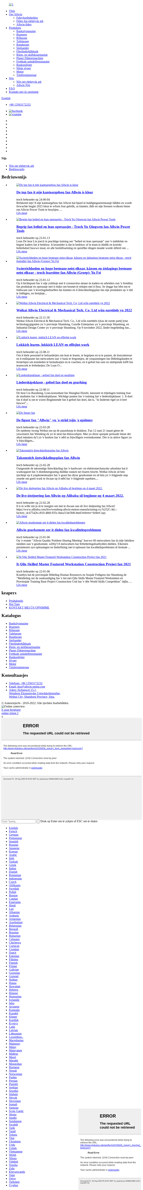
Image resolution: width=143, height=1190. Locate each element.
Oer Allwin (15, 14)
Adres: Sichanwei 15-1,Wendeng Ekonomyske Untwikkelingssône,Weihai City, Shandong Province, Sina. (35, 693)
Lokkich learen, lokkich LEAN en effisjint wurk (52, 345)
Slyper (13, 660)
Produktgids (16, 600)
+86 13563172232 (20, 104)
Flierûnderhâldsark (27, 51)
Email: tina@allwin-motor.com (27, 686)
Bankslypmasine (26, 31)
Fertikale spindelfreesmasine (33, 61)
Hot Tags (14, 604)
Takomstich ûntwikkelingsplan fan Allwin (48, 458)
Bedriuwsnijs (16, 169)
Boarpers (21, 34)
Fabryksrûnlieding (27, 17)
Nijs (11, 78)
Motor (20, 71)
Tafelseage (22, 41)
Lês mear (21, 213)
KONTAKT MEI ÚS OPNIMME (29, 607)
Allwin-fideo (23, 24)
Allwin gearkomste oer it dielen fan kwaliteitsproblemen (58, 530)
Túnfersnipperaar (26, 75)
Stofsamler (22, 48)
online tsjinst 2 (9, 713)
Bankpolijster (24, 64)
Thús (12, 11)
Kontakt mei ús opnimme (24, 91)
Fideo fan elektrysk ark (29, 21)
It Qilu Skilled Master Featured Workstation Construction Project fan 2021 (73, 564)
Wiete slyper (23, 68)
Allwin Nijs (23, 85)
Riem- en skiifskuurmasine (32, 54)
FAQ (12, 88)
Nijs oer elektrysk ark (29, 81)
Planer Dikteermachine (29, 58)
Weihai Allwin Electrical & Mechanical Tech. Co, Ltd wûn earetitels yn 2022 (74, 310)
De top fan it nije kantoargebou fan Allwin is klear (54, 192)
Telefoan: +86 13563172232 (25, 683)
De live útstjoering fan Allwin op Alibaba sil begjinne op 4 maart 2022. (70, 496)
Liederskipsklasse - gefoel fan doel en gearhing (51, 382)
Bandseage (22, 44)
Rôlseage (21, 38)
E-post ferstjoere (11, 709)
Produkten (15, 27)
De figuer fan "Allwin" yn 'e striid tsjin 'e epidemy (54, 420)
